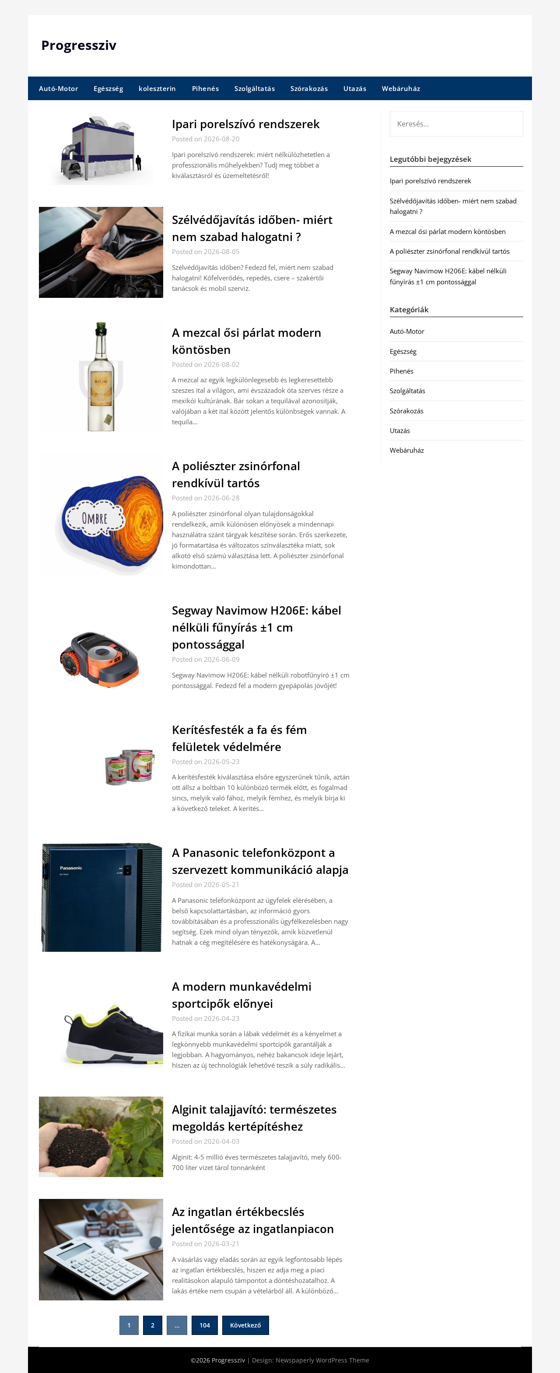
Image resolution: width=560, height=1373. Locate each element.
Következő (245, 1325)
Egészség (108, 88)
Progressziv (78, 45)
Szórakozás (309, 88)
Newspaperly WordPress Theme (322, 1360)
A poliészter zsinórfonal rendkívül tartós (450, 251)
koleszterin (157, 88)
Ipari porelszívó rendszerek (246, 124)
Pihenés (205, 88)
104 (205, 1325)
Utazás (354, 88)
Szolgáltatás (254, 88)
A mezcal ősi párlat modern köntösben (448, 231)
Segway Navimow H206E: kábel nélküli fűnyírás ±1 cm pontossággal (256, 627)
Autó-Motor (58, 88)
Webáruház (401, 88)
